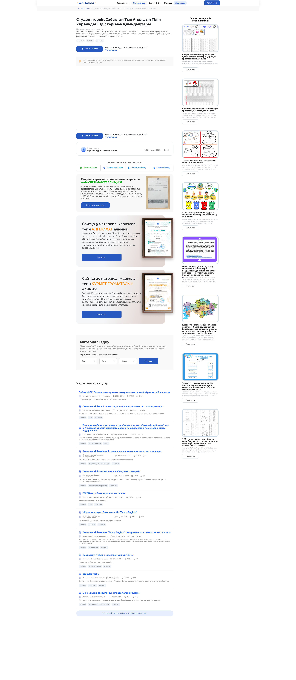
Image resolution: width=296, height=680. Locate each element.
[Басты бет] (86, 3)
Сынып (124, 361)
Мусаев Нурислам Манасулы (102, 150)
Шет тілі (80, 41)
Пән (83, 361)
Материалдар (139, 3)
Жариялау (180, 3)
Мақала (90, 41)
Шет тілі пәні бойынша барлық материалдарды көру (122, 613)
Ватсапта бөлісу (90, 168)
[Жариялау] (102, 255)
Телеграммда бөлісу (114, 168)
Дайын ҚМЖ (154, 3)
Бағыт (104, 361)
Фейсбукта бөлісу (138, 168)
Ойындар (168, 3)
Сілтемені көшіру (163, 168)
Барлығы (100, 41)
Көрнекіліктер (123, 3)
